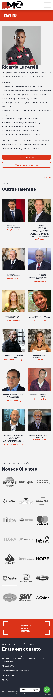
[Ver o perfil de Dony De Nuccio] (13, 210)
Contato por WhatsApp (26, 157)
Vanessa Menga (13, 320)
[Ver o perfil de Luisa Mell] (39, 340)
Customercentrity (13, 437)
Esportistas (13, 318)
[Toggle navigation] (47, 5)
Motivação (33, 318)
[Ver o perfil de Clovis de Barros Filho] (13, 420)
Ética (44, 316)
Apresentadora (39, 355)
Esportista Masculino (39, 395)
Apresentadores (13, 227)
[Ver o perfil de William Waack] (39, 259)
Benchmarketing (39, 229)
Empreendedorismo (13, 440)
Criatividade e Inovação (13, 435)
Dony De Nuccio (13, 230)
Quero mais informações (26, 165)
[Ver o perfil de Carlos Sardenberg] (13, 379)
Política (39, 279)
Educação (37, 316)
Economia (33, 277)
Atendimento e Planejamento (40, 226)
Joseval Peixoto (13, 278)
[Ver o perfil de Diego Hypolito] (39, 379)
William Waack (40, 281)
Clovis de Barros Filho (13, 444)
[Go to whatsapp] (47, 689)
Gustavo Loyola (39, 440)
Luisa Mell (40, 360)
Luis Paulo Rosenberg (13, 360)
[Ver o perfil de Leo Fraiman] (39, 210)
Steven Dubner (40, 320)
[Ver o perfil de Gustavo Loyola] (39, 420)
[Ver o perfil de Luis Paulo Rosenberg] (13, 340)
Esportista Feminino (13, 316)
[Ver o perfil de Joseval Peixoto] (13, 259)
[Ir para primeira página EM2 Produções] (12, 5)
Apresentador (13, 225)
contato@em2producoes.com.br (15, 671)
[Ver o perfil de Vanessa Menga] (13, 301)
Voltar (47, 177)
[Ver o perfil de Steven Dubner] (39, 301)
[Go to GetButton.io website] (47, 694)
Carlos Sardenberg (13, 400)
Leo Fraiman (40, 239)
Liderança (44, 233)
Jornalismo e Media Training (15, 395)
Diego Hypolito (40, 399)
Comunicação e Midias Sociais (40, 231)
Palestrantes (43, 236)
